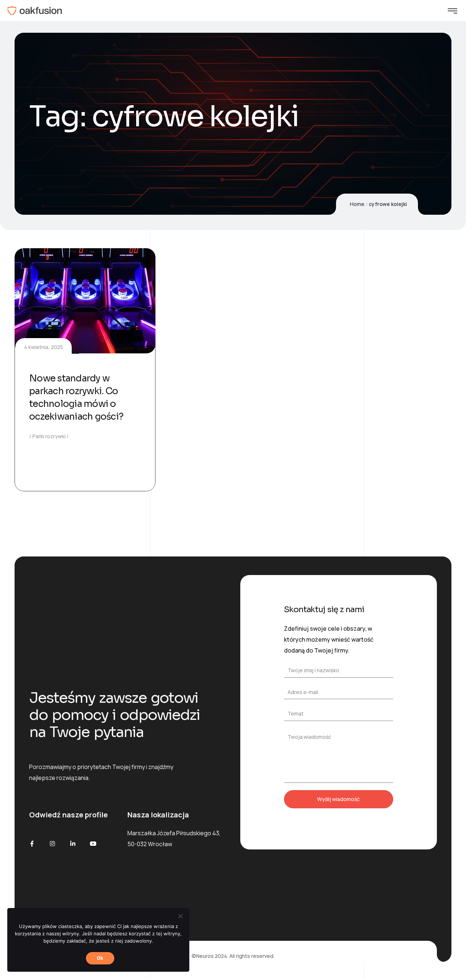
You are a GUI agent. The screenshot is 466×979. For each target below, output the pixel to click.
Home (357, 204)
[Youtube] (93, 844)
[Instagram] (52, 844)
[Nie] (180, 916)
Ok (100, 958)
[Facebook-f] (32, 844)
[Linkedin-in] (73, 844)
